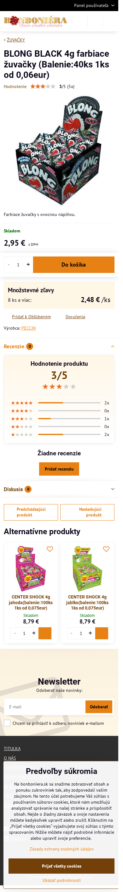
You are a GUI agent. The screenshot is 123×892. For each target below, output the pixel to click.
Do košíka (74, 264)
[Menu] (110, 21)
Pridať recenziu (59, 469)
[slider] (43, 86)
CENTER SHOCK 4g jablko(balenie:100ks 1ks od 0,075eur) (87, 602)
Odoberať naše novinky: (59, 690)
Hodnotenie (15, 86)
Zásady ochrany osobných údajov (62, 849)
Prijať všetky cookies (61, 866)
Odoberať (99, 707)
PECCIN (28, 328)
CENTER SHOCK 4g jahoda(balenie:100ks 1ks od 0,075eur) (31, 602)
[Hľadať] (79, 21)
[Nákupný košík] (95, 21)
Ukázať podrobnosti (62, 880)
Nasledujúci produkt (90, 512)
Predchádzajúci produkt (31, 512)
